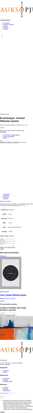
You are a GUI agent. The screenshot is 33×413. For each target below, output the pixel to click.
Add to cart (3, 132)
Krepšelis (5, 389)
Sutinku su (7, 247)
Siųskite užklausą (15, 135)
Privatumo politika (7, 381)
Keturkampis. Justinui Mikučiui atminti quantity (12, 130)
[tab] (18, 194)
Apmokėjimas (6, 390)
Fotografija (6, 370)
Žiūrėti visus (3, 256)
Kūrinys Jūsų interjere (8, 136)
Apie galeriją (6, 23)
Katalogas (5, 387)
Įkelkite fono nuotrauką (6, 142)
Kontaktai (5, 29)
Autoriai (5, 26)
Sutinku (2, 412)
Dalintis (5, 138)
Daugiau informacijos (26, 409)
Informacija (6, 197)
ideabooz (8, 364)
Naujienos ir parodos (8, 24)
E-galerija (5, 27)
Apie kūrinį (6, 195)
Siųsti (2, 249)
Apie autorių (6, 194)
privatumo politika (10, 247)
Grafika (5, 372)
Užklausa (5, 198)
